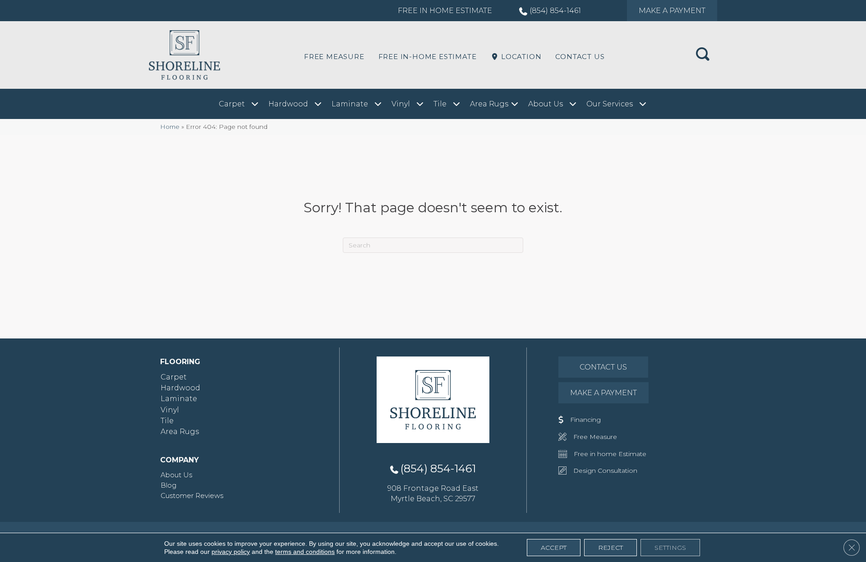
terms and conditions (305, 551)
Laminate (179, 398)
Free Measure (334, 56)
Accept (554, 548)
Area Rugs (180, 431)
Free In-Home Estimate (427, 56)
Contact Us (579, 56)
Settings (670, 548)
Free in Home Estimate (445, 10)
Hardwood (180, 388)
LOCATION (520, 56)
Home (170, 126)
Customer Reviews (192, 495)
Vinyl (170, 410)
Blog (168, 485)
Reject (610, 548)
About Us (176, 475)
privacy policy (231, 551)
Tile (167, 420)
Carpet (174, 377)
